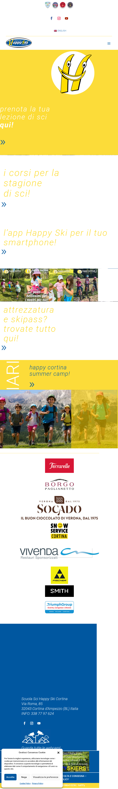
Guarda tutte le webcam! (40, 748)
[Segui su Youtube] (66, 18)
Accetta (10, 777)
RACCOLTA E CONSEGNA (71, 776)
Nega (24, 777)
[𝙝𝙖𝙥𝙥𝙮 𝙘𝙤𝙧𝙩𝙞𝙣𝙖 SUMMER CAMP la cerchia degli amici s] (12, 285)
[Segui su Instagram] (59, 18)
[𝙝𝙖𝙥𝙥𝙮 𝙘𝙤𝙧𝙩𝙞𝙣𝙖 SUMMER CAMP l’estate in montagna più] (36, 285)
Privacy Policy (37, 784)
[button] (58, 752)
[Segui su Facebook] (51, 18)
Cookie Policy (25, 784)
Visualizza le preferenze (45, 777)
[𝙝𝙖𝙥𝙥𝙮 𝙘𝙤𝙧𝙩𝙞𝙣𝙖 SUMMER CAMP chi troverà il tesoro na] (61, 285)
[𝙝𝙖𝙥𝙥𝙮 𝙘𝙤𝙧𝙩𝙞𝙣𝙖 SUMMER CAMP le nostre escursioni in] (85, 285)
